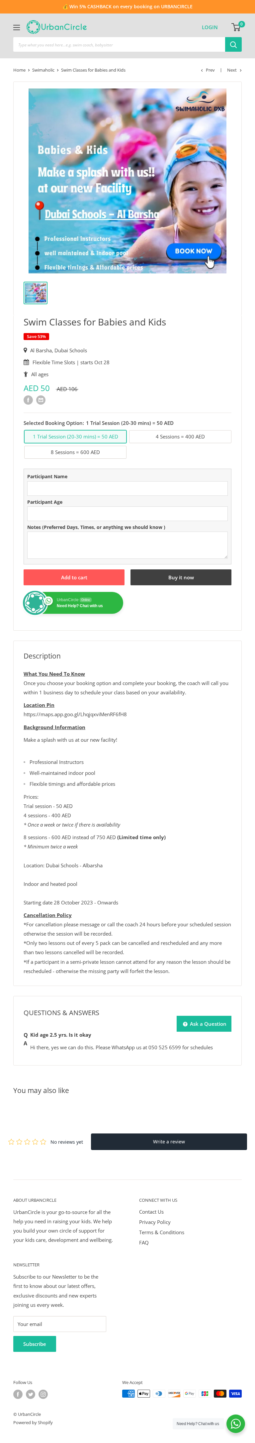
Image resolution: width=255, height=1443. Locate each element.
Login (210, 27)
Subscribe (34, 1344)
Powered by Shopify (33, 1422)
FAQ (144, 1242)
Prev (210, 70)
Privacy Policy (155, 1222)
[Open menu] (16, 27)
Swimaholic (43, 70)
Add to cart (74, 577)
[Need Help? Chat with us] (235, 1423)
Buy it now (181, 577)
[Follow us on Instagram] (43, 1394)
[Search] (233, 44)
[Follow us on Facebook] (18, 1394)
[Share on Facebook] (28, 400)
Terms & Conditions (161, 1232)
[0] (236, 27)
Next (232, 70)
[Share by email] (40, 400)
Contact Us (151, 1211)
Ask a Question (207, 1023)
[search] (119, 44)
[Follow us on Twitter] (30, 1394)
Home (19, 70)
